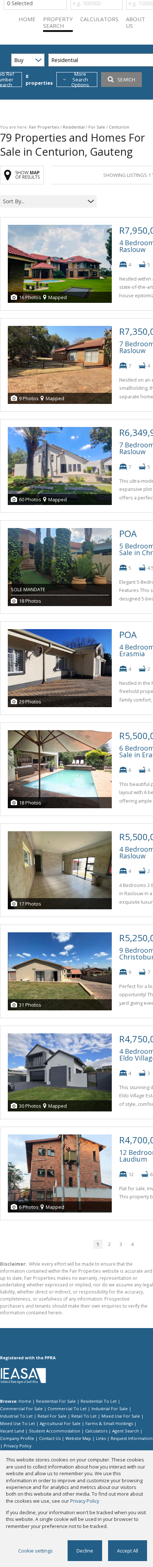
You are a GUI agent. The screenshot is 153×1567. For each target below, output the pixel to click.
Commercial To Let (67, 1408)
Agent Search (125, 1431)
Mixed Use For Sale (120, 1416)
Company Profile (17, 1438)
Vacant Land (12, 1431)
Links (101, 1438)
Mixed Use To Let (17, 1423)
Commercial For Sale (21, 1408)
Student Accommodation (54, 1431)
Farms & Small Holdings (109, 1423)
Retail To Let (84, 1416)
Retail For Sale (52, 1416)
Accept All (127, 1550)
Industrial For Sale (109, 1408)
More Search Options (80, 79)
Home (25, 1401)
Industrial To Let (16, 1416)
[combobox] (43, 201)
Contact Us (50, 1438)
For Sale (96, 127)
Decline (84, 1550)
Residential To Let (99, 1401)
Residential (74, 127)
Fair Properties (44, 127)
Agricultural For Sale (60, 1423)
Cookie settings (35, 1550)
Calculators (96, 1431)
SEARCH (126, 79)
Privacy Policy (18, 1445)
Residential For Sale (56, 1401)
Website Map (78, 1438)
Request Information (132, 1438)
